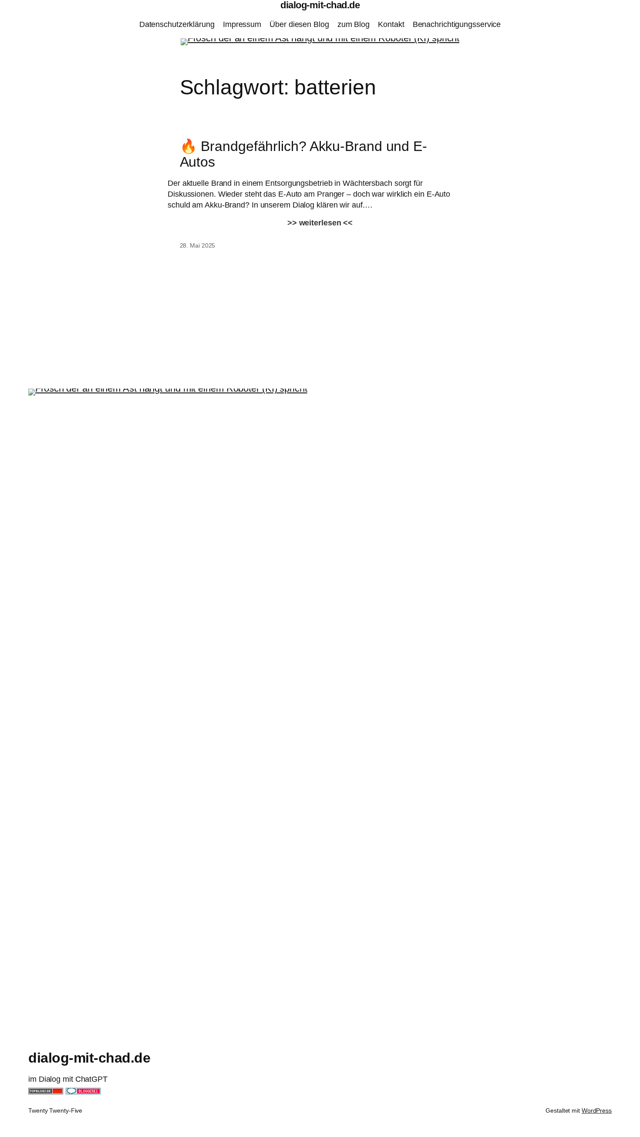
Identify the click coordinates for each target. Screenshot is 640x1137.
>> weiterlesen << (320, 222)
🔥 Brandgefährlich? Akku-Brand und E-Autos (303, 154)
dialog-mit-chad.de (89, 1058)
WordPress (597, 1110)
